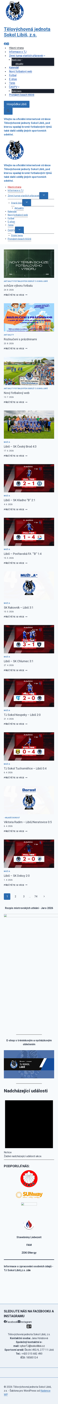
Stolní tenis (17, 235)
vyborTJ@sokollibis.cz (32, 1345)
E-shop (11, 221)
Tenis (11, 225)
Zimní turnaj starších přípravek (23, 195)
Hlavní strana (14, 187)
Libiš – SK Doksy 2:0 (17, 875)
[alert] (29, 1126)
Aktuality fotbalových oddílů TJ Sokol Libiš (26, 281)
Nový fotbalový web (20, 71)
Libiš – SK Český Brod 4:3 (20, 446)
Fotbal (11, 218)
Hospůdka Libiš (17, 104)
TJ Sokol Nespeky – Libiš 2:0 (22, 714)
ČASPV (11, 230)
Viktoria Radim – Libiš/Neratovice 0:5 (28, 822)
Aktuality (19, 208)
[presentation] (29, 263)
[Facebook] (5, 44)
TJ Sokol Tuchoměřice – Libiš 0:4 (25, 768)
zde (28, 1270)
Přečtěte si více (15, 295)
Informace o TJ (15, 190)
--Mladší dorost (12, 818)
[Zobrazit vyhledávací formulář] (8, 111)
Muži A (7, 442)
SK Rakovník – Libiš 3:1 (18, 607)
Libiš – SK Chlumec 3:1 (18, 661)
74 (35, 896)
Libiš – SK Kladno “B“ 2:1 (19, 500)
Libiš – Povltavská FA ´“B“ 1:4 (22, 553)
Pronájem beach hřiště (21, 94)
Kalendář (12, 211)
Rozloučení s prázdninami (20, 339)
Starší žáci (16, 202)
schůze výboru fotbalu (18, 285)
